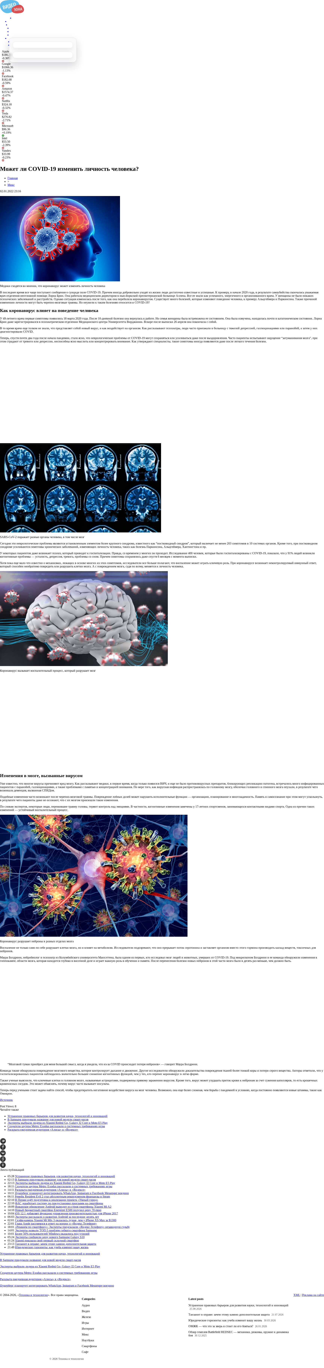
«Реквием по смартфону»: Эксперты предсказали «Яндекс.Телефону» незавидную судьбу (72, 1227)
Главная (13, 178)
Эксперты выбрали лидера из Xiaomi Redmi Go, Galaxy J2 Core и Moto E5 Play (58, 1122)
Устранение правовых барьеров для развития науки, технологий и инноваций (57, 1116)
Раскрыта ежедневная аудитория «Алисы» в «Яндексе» (43, 1129)
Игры (85, 1322)
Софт (85, 1352)
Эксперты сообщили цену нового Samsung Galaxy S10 (50, 1237)
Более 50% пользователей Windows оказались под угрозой (52, 1233)
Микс (11, 184)
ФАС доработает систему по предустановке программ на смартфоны (59, 1203)
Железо (86, 1317)
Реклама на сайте (313, 1295)
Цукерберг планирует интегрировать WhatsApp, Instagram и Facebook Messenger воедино (72, 1193)
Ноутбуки (88, 1340)
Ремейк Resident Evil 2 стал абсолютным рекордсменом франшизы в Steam (62, 1196)
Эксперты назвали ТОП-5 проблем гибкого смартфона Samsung (56, 1230)
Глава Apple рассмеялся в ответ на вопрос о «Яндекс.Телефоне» (56, 1223)
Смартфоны (89, 1346)
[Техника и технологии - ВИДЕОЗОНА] (12, 12)
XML (296, 1295)
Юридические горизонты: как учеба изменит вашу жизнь (51, 1247)
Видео (86, 1311)
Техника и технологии (33, 1295)
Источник (6, 1100)
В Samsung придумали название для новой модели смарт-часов (48, 1119)
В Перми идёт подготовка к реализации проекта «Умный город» (56, 1199)
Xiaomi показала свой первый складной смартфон (47, 1240)
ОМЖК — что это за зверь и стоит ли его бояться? (220, 1326)
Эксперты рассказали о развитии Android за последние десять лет (57, 1216)
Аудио (86, 1305)
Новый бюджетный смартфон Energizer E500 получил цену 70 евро (58, 1210)
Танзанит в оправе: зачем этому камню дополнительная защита (55, 1243)
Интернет (88, 1328)
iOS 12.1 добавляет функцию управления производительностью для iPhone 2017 (66, 1213)
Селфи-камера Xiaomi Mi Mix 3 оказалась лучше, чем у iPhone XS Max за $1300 (65, 1220)
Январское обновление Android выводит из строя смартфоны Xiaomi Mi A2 (63, 1206)
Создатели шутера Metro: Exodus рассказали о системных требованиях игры (56, 1126)
